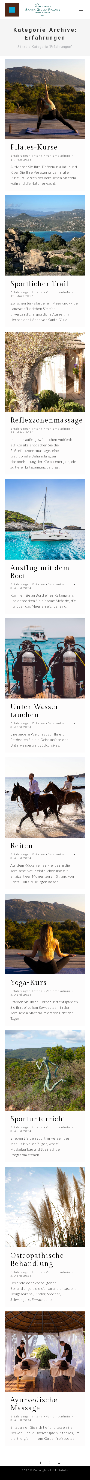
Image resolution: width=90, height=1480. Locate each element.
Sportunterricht (38, 1119)
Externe (38, 584)
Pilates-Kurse (34, 147)
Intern (37, 155)
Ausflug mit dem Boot (40, 572)
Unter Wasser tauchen (34, 711)
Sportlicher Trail (39, 284)
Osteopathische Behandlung (37, 1260)
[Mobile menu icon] (81, 9)
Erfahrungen (20, 155)
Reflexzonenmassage (46, 420)
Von (58, 155)
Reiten (21, 846)
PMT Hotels (59, 1470)
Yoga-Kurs (28, 983)
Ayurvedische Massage (34, 1404)
